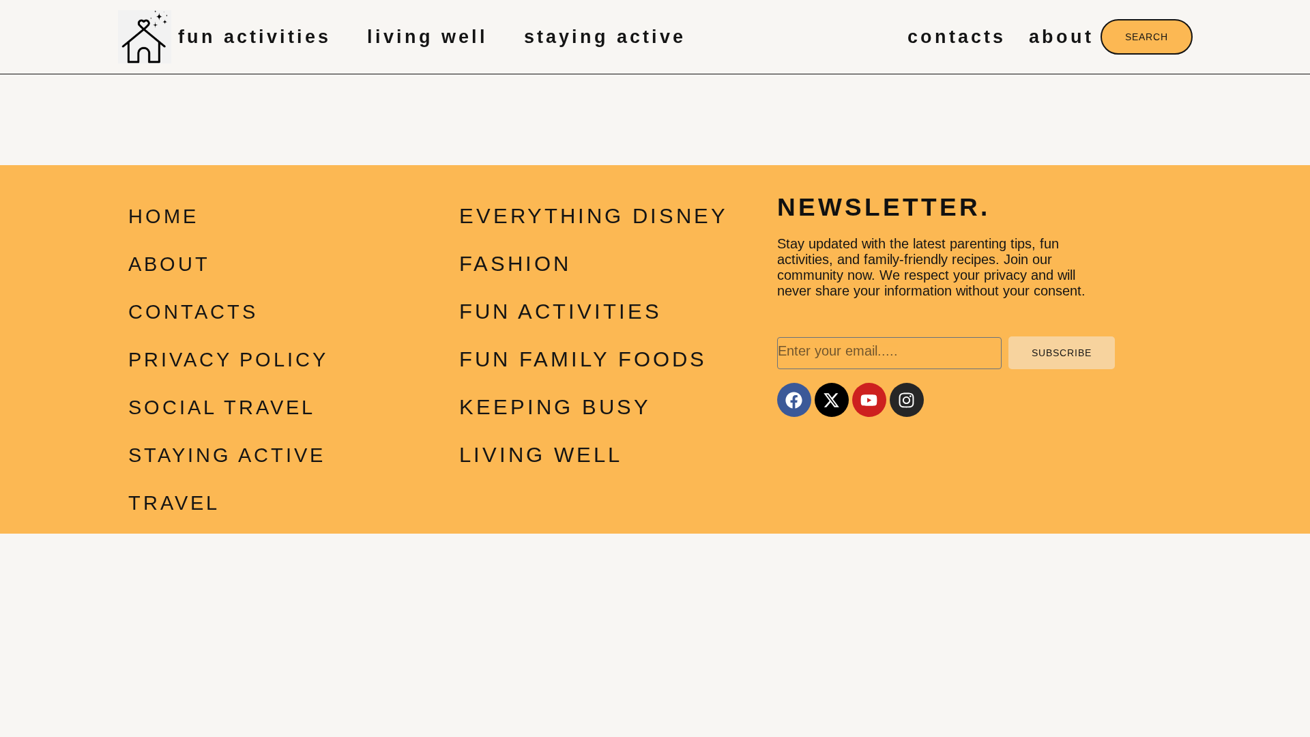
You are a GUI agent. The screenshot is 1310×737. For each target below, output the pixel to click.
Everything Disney (593, 216)
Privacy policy (228, 360)
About (1061, 37)
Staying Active (605, 37)
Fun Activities (254, 37)
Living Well (427, 37)
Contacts (956, 37)
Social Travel (221, 407)
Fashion (515, 264)
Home (163, 216)
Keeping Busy (555, 407)
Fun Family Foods (583, 359)
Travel (174, 503)
